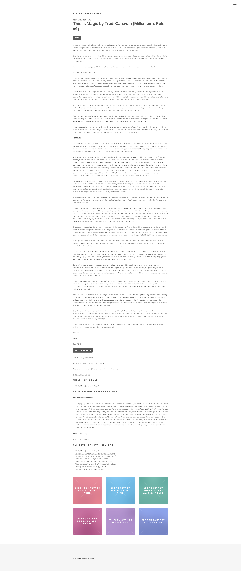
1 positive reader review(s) (82, 363)
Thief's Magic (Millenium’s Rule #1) (87, 386)
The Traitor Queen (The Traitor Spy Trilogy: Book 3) (93, 469)
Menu (235, 5)
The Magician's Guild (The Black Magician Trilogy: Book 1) (95, 456)
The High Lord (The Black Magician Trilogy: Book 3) (93, 461)
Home (75, 19)
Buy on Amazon (83, 350)
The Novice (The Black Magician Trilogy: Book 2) (92, 459)
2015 (89, 19)
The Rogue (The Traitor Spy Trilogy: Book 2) (90, 467)
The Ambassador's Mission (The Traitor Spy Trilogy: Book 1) (96, 464)
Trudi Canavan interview (81, 374)
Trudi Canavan (82, 19)
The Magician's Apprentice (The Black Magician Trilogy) (95, 453)
